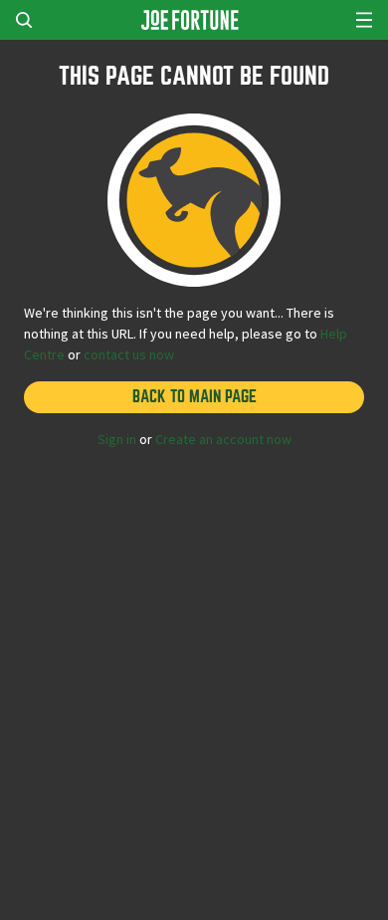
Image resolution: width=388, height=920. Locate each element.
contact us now (129, 354)
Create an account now (223, 439)
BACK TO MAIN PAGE (194, 396)
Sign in (116, 439)
